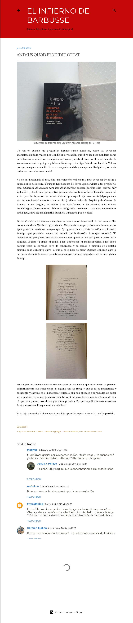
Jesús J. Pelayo (47, 463)
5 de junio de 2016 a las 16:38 (58, 504)
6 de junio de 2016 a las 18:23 (62, 528)
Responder (34, 479)
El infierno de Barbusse (58, 15)
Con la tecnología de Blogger (69, 612)
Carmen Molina (37, 528)
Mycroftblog (35, 504)
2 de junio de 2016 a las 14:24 (73, 463)
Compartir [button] (22, 426)
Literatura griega (52, 431)
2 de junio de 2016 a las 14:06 (53, 450)
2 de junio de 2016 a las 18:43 (54, 486)
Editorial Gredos (35, 431)
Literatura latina (70, 431)
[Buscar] (114, 9)
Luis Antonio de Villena (90, 431)
